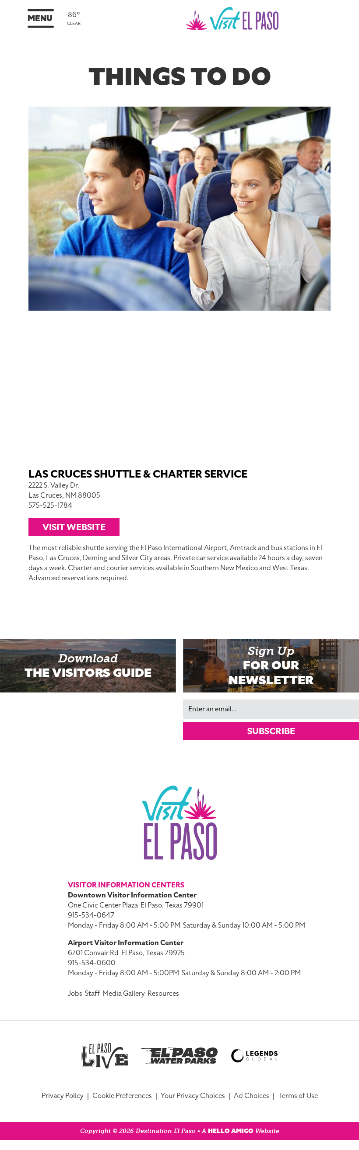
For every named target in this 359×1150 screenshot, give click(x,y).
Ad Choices (251, 1096)
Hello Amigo (230, 1131)
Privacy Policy (63, 1096)
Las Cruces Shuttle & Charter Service (137, 474)
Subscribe (271, 731)
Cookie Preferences (122, 1096)
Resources (163, 993)
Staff (92, 993)
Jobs (75, 993)
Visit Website (74, 527)
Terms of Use (298, 1096)
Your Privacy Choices (193, 1096)
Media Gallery (123, 993)
